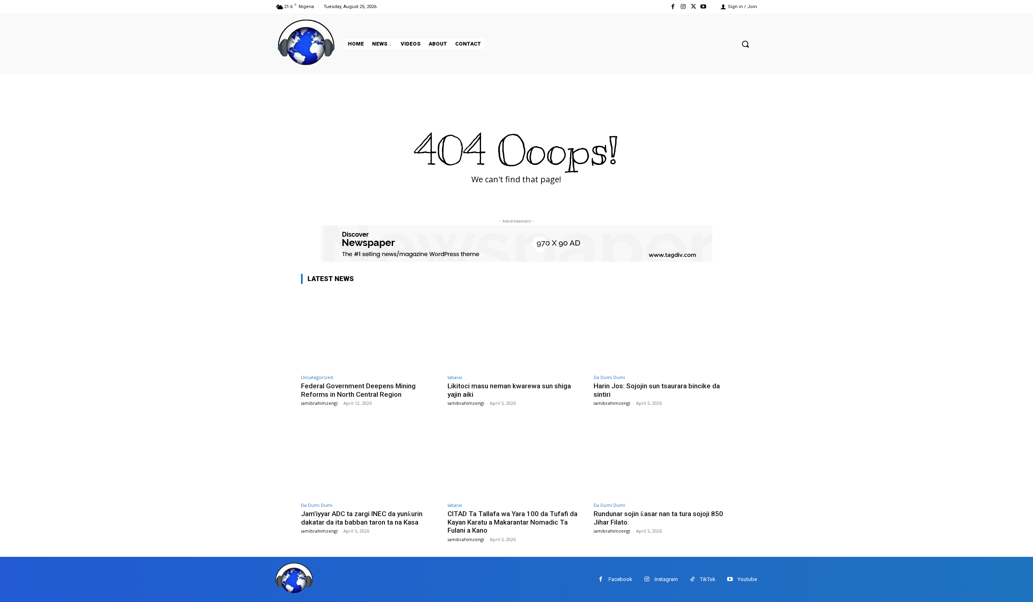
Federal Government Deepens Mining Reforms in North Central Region (358, 390)
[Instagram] (683, 7)
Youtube (747, 579)
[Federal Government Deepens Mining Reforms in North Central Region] (370, 330)
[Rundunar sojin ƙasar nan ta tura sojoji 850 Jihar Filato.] (663, 458)
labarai (454, 377)
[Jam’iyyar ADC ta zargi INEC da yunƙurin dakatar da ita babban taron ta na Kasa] (370, 458)
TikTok (707, 579)
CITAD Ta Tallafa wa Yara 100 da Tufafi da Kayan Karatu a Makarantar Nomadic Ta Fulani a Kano (512, 522)
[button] (745, 44)
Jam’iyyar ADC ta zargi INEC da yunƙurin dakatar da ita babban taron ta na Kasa (361, 518)
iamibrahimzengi (319, 403)
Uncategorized (317, 377)
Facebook (620, 579)
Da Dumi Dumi (609, 377)
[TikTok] (692, 579)
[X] (693, 7)
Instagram (666, 579)
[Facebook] (673, 7)
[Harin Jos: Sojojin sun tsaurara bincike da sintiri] (663, 330)
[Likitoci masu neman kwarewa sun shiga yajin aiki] (516, 330)
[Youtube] (703, 7)
